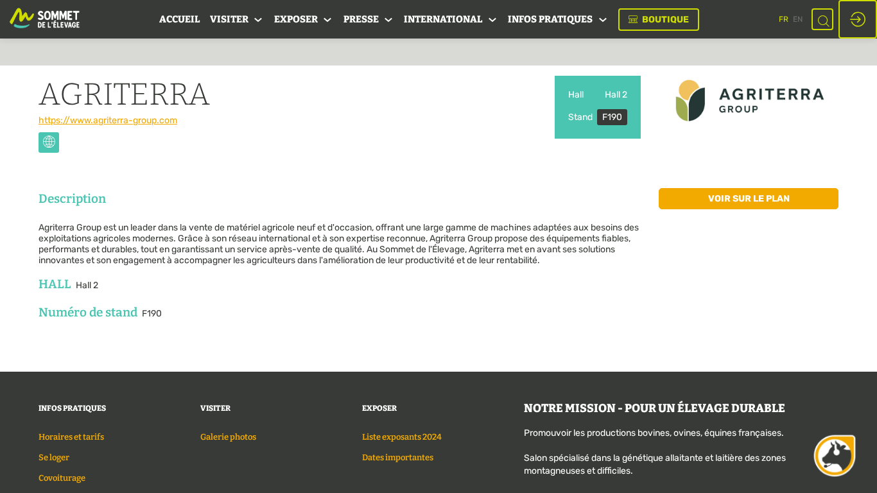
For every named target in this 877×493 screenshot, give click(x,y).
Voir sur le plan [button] (749, 198)
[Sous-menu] (258, 20)
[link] (179, 19)
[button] (658, 19)
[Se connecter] (857, 19)
